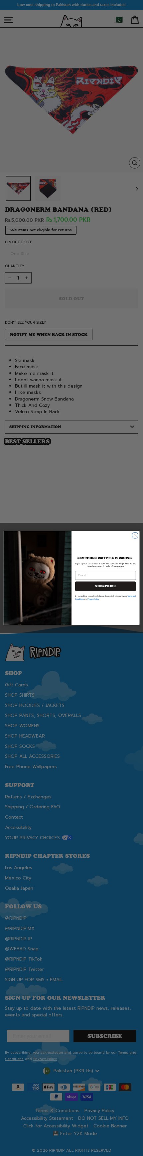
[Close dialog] (135, 535)
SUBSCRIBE (105, 586)
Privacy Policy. (93, 599)
